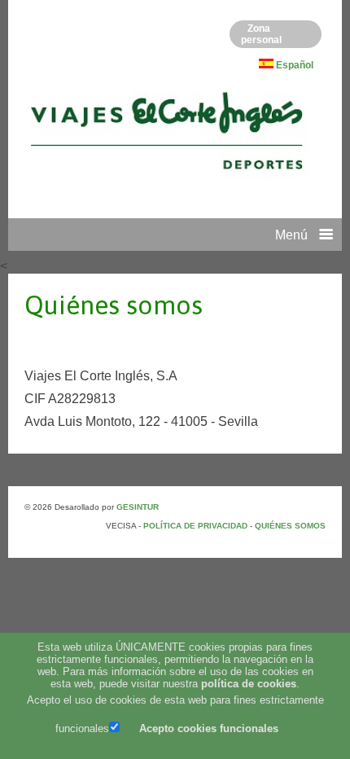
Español (294, 65)
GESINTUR (137, 506)
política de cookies (248, 684)
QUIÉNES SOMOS (290, 525)
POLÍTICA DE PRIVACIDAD (196, 525)
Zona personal (261, 34)
